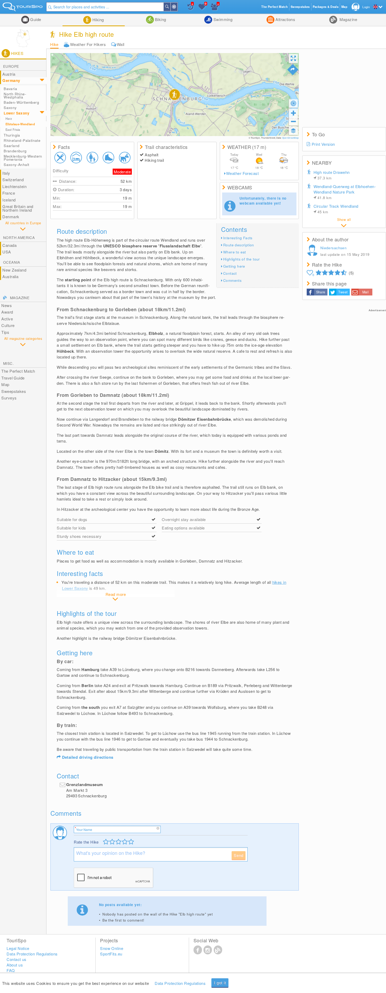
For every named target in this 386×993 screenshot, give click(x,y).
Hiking (97, 19)
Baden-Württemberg (21, 102)
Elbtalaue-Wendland (20, 124)
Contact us (17, 959)
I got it (220, 982)
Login (366, 7)
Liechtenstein (14, 186)
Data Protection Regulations (180, 983)
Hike (54, 44)
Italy (6, 173)
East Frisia (13, 129)
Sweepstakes (13, 391)
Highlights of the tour (241, 259)
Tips (5, 332)
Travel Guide (12, 378)
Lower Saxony (16, 113)
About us (15, 965)
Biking (160, 19)
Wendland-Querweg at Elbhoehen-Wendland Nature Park (345, 192)
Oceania (11, 262)
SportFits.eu (111, 953)
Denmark (10, 216)
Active (7, 318)
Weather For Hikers (88, 44)
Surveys (9, 398)
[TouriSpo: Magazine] (218, 949)
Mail (365, 292)
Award (7, 312)
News (6, 305)
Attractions (284, 19)
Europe (11, 66)
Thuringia (12, 135)
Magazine (347, 19)
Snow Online (111, 948)
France (8, 193)
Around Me (177, 7)
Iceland (8, 199)
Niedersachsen (333, 247)
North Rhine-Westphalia (15, 95)
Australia (10, 276)
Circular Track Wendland (336, 208)
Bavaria (10, 88)
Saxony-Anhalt (16, 164)
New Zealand (14, 270)
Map (5, 384)
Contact (230, 273)
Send (238, 855)
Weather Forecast (242, 173)
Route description (238, 244)
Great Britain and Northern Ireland (17, 208)
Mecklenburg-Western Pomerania (23, 158)
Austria (8, 74)
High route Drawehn (332, 174)
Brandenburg (15, 150)
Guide (35, 19)
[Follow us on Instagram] (208, 949)
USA (6, 251)
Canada (9, 245)
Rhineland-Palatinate (22, 140)
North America (19, 237)
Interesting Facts (238, 237)
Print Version (323, 144)
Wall (120, 44)
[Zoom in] (293, 113)
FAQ (11, 970)
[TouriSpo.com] (23, 8)
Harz (9, 118)
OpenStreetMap (290, 137)
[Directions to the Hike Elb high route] (293, 70)
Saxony (10, 107)
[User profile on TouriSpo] (313, 251)
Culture (7, 325)
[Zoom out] (293, 121)
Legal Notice (18, 948)
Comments (232, 280)
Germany (11, 80)
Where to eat (234, 251)
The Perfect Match (18, 371)
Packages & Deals (325, 7)
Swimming (222, 19)
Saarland (11, 145)
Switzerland (13, 179)
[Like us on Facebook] (198, 949)
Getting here (234, 266)
